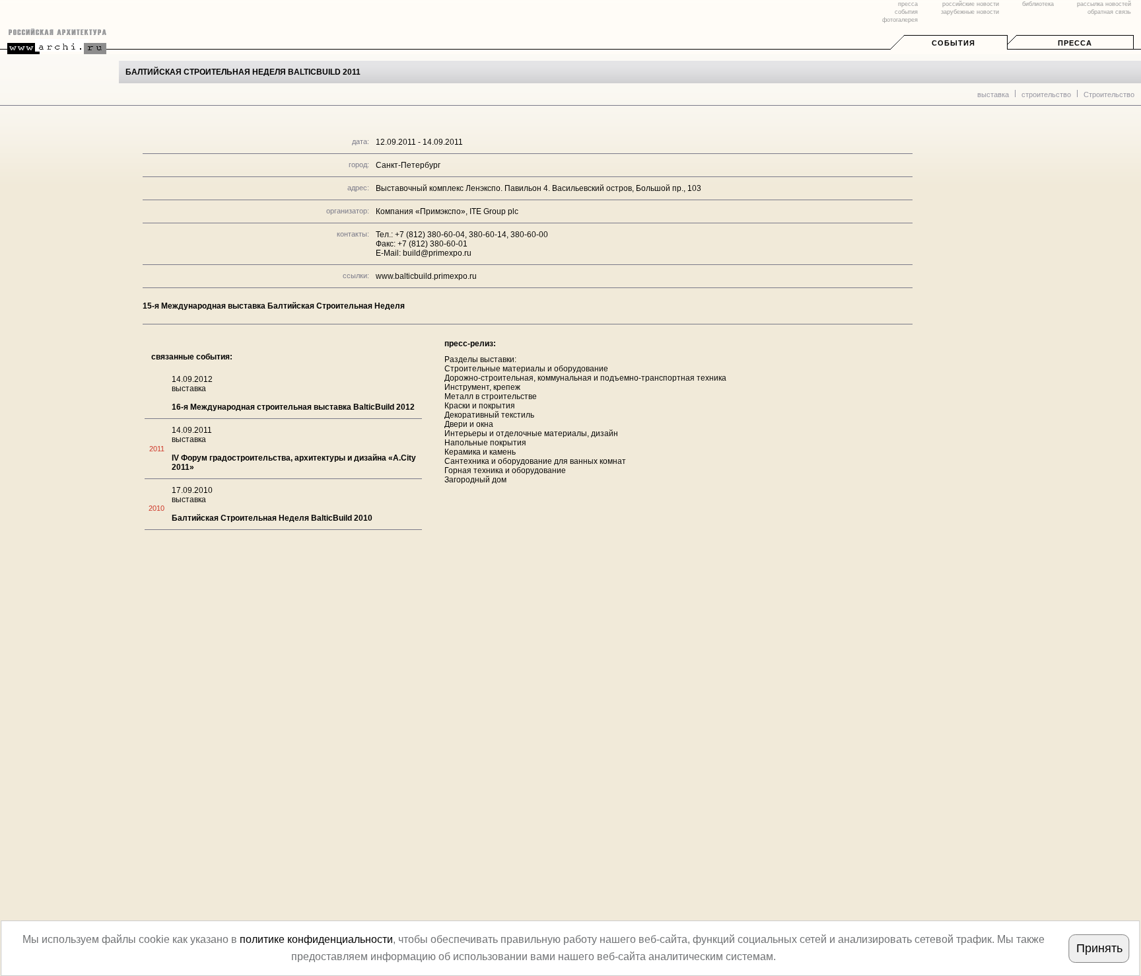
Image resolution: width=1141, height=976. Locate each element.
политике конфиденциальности (316, 939)
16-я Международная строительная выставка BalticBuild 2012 (293, 407)
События (953, 43)
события (906, 12)
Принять (1099, 948)
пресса (908, 4)
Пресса (1075, 43)
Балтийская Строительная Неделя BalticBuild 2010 (272, 518)
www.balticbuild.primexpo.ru (426, 276)
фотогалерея (900, 20)
